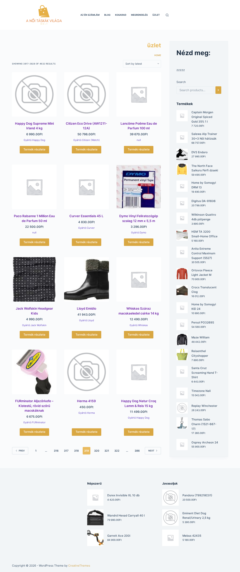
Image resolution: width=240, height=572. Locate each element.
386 (137, 450)
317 (66, 450)
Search (181, 82)
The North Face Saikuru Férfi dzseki (204, 168)
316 (56, 450)
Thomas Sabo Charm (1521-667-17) (203, 424)
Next (151, 450)
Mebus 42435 (191, 535)
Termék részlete (34, 149)
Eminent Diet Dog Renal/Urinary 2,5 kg (196, 515)
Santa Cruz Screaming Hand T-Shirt (204, 372)
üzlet (156, 14)
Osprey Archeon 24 (204, 442)
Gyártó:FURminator (34, 422)
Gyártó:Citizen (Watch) (86, 139)
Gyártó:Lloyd (86, 320)
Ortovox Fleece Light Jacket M (201, 273)
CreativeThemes (79, 565)
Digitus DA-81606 (203, 201)
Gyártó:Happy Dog (34, 139)
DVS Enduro (199, 152)
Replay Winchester (204, 406)
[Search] (218, 90)
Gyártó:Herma (86, 412)
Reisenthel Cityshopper (199, 353)
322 (116, 450)
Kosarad (120, 14)
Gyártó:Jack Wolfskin (34, 325)
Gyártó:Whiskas (139, 325)
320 (96, 450)
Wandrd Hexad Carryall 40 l (126, 515)
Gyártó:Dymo (138, 232)
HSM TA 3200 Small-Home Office (204, 234)
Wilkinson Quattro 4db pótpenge (203, 217)
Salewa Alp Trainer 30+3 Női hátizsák (204, 136)
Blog (107, 14)
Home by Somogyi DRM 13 (203, 185)
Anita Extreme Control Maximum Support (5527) (203, 253)
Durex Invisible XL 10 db (123, 495)
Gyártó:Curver (86, 227)
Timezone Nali (201, 391)
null (139, 139)
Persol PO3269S (202, 322)
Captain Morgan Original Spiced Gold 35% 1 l (202, 116)
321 (106, 450)
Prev (22, 450)
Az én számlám (90, 14)
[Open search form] (167, 15)
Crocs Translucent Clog (204, 290)
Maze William (200, 337)
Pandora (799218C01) (197, 495)
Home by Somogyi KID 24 (203, 307)
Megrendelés (139, 14)
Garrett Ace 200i (118, 535)
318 (76, 450)
